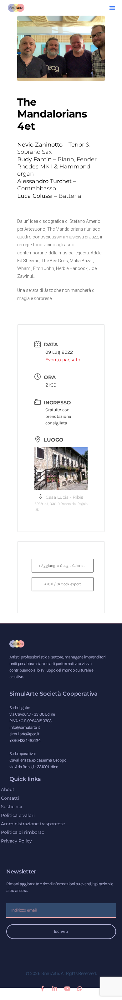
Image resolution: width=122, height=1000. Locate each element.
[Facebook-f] (42, 988)
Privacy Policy (16, 841)
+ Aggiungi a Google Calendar (62, 565)
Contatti (10, 798)
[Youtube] (67, 988)
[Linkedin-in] (55, 988)
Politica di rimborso (22, 832)
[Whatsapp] (80, 988)
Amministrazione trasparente (33, 824)
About (7, 789)
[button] (112, 7)
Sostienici (11, 806)
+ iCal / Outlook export (62, 584)
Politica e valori (18, 815)
